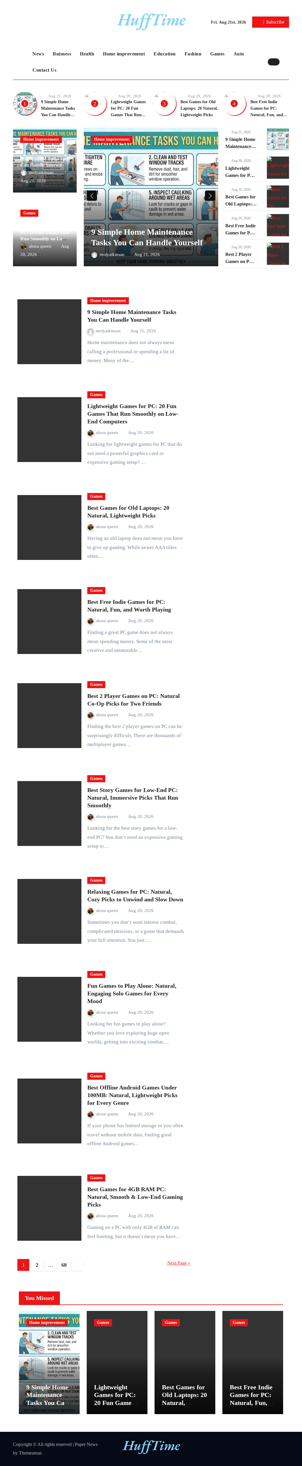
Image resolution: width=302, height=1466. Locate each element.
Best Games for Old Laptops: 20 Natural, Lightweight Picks (199, 108)
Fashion (193, 53)
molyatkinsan (42, 172)
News (38, 53)
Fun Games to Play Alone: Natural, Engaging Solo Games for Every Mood (131, 993)
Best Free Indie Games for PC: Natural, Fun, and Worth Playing (251, 1402)
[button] (286, 62)
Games (217, 53)
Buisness (62, 53)
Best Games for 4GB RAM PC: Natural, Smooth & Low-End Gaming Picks (135, 1197)
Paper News (86, 1444)
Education (165, 53)
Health (87, 53)
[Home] (21, 62)
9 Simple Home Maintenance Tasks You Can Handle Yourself (44, 159)
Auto (239, 53)
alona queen (40, 246)
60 (63, 1265)
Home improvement (124, 53)
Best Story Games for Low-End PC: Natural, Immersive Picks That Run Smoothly (132, 797)
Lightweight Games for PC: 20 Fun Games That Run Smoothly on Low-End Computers (128, 115)
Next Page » (178, 1263)
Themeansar (30, 1452)
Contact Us (44, 70)
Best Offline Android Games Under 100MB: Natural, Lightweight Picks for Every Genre (132, 1095)
